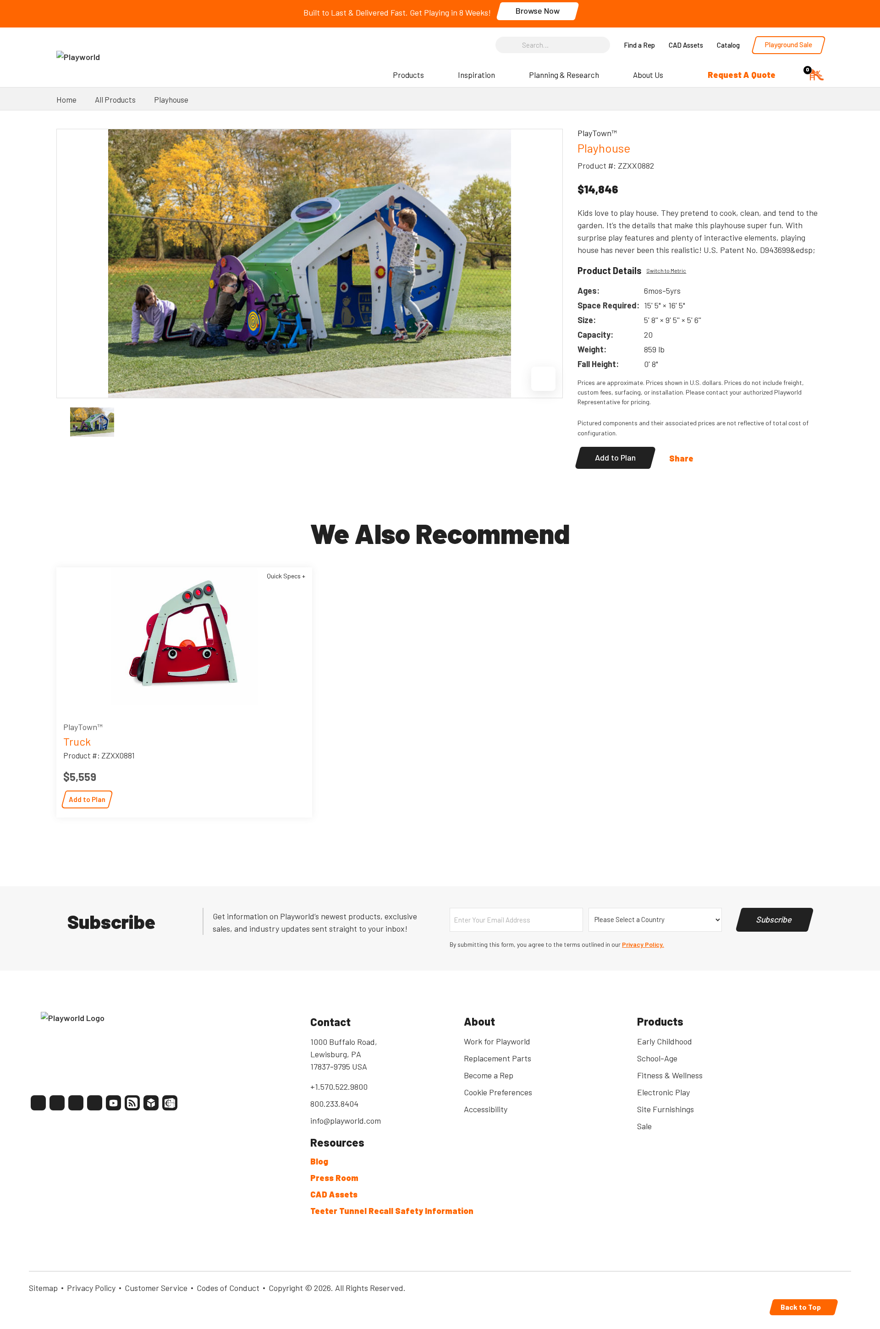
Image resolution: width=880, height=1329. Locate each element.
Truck (77, 741)
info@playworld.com (345, 1120)
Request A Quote (742, 75)
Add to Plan (615, 457)
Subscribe (774, 919)
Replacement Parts (497, 1058)
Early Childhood (664, 1041)
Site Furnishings (665, 1109)
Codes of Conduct (228, 1288)
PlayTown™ (83, 727)
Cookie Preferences (498, 1092)
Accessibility (485, 1109)
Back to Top (801, 1306)
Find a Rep (639, 45)
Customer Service (156, 1288)
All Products (115, 99)
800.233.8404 (334, 1103)
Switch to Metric (666, 270)
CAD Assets (686, 45)
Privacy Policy (91, 1288)
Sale (644, 1126)
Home (66, 99)
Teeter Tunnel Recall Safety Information (391, 1211)
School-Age (657, 1058)
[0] (817, 73)
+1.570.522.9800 (339, 1087)
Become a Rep (488, 1075)
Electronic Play (663, 1092)
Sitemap (43, 1288)
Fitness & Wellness (670, 1075)
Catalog (728, 45)
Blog (319, 1161)
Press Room (334, 1178)
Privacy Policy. (643, 944)
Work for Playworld (497, 1041)
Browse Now (538, 10)
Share (681, 458)
